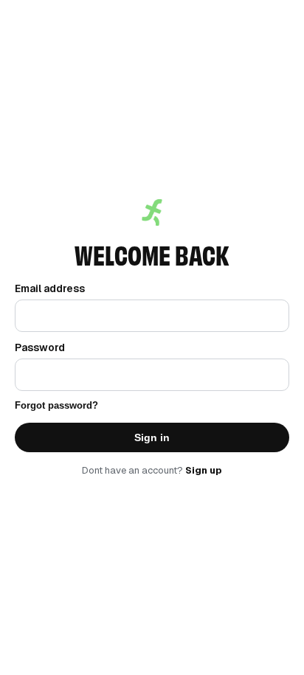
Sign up (203, 470)
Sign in (152, 437)
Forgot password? (56, 405)
